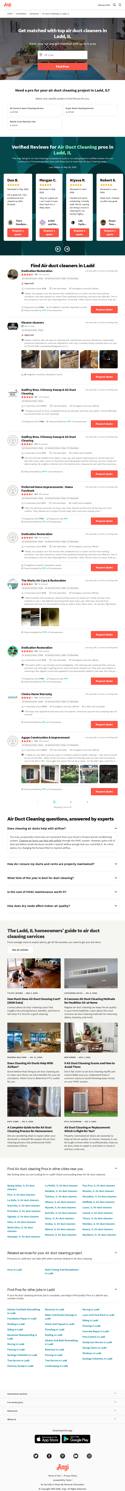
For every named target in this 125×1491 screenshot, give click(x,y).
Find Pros (62, 66)
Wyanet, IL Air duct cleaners (60, 1207)
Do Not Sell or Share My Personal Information (62, 1484)
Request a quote (18, 232)
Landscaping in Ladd (56, 1366)
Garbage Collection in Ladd (22, 1355)
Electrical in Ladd (54, 1309)
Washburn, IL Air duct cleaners (99, 1234)
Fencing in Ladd (16, 1349)
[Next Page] (87, 802)
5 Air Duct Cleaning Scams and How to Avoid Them (89, 1065)
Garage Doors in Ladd (94, 1347)
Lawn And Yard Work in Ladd (98, 1315)
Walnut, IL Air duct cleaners (60, 1229)
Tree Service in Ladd (18, 1360)
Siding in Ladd (15, 1329)
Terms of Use (54, 1475)
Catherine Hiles (73, 993)
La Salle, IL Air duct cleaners (23, 1200)
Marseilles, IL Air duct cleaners (99, 1196)
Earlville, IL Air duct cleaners (61, 1213)
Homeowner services (17, 1393)
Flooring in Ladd (91, 1325)
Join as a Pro (104, 5)
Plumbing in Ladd (54, 1329)
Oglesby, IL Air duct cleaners (23, 1216)
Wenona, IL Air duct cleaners (61, 1234)
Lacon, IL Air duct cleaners (97, 1207)
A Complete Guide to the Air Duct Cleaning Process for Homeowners (30, 1129)
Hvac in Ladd (14, 1269)
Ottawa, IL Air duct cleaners (60, 1202)
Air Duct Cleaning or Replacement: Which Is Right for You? (87, 1129)
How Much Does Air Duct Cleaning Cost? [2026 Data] (33, 1000)
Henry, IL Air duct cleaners (59, 1218)
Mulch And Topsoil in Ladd (59, 1324)
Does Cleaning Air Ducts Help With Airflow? (30, 1065)
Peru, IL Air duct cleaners (21, 1194)
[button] (30, 359)
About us (11, 1419)
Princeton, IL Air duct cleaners (24, 1211)
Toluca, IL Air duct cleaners (97, 1218)
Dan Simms (70, 1057)
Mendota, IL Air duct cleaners (61, 1191)
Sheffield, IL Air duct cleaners (98, 1202)
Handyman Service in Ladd (97, 1342)
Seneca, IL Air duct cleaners (97, 1229)
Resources (12, 1410)
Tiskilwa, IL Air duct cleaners (61, 1196)
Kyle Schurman (73, 1121)
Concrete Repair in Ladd (95, 1331)
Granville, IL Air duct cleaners (23, 1205)
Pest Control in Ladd (93, 1336)
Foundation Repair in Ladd (21, 1318)
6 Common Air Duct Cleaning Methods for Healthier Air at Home (89, 1000)
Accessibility (62, 1480)
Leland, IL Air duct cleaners (97, 1213)
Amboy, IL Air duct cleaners (60, 1223)
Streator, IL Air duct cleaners (98, 1191)
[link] (10, 223)
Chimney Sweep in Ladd (20, 1366)
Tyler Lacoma (15, 993)
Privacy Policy (70, 1475)
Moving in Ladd (15, 1344)
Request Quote (104, 309)
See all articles (20, 949)
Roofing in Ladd (16, 1324)
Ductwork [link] (34, 13)
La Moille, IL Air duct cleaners (61, 1185)
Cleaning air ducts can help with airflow (40, 840)
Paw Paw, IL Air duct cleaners (98, 1185)
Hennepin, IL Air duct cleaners (23, 1236)
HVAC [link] (10, 13)
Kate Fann (13, 1121)
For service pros (15, 1402)
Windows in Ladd (91, 1353)
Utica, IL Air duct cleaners (21, 1222)
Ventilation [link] (21, 13)
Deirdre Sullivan (17, 1057)
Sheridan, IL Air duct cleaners (98, 1223)
